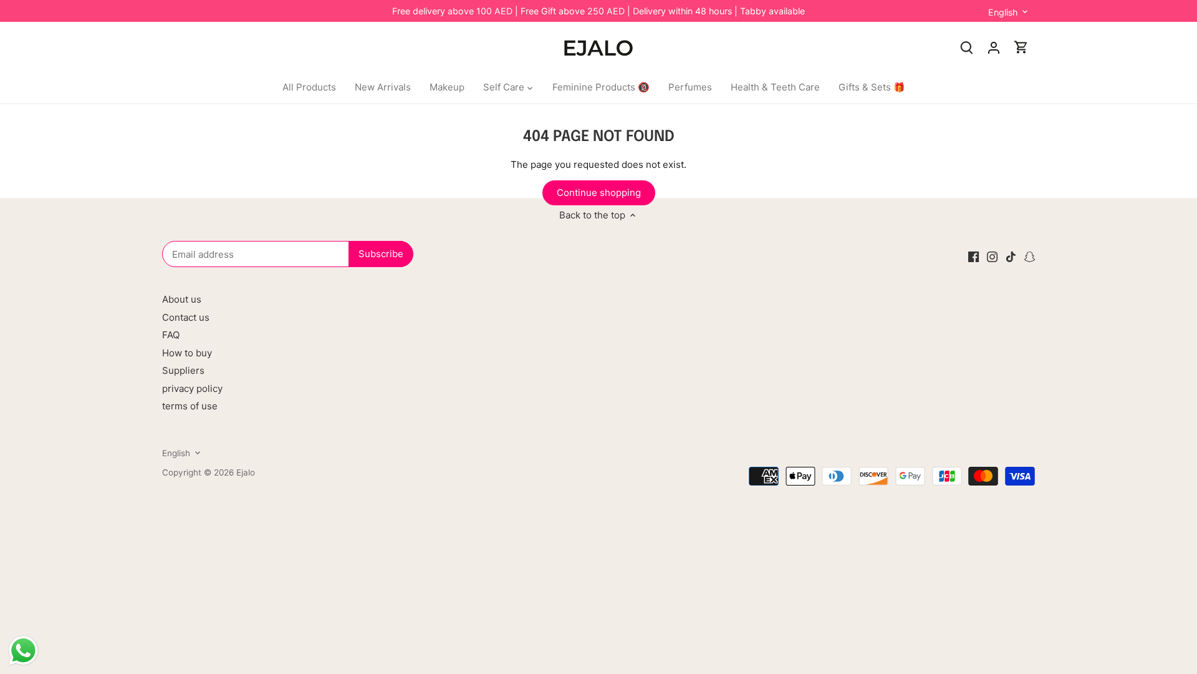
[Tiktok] (1011, 256)
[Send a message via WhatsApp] (23, 650)
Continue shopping (599, 192)
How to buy (187, 353)
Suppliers (183, 370)
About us (181, 299)
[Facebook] (973, 256)
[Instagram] (992, 256)
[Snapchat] (1029, 256)
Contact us (185, 317)
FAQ (171, 335)
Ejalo (245, 472)
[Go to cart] (1021, 47)
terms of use (190, 406)
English (1002, 12)
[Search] (966, 47)
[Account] (993, 47)
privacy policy (192, 388)
